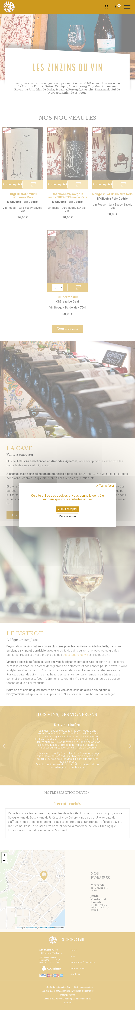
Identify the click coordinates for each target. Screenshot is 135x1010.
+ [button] (4, 855)
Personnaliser (67, 516)
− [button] (4, 860)
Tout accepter (68, 509)
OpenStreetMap (47, 927)
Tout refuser (106, 485)
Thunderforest (31, 927)
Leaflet (19, 927)
